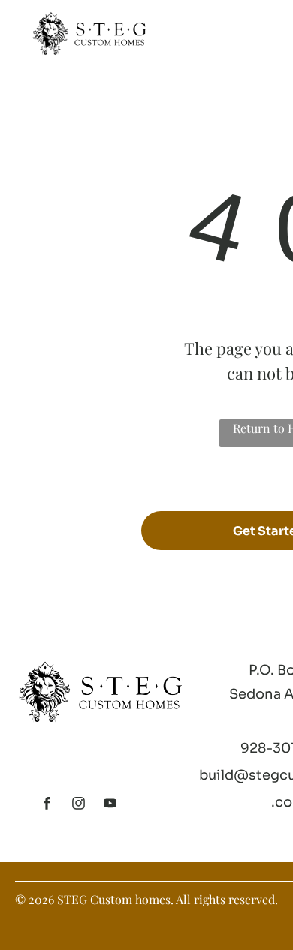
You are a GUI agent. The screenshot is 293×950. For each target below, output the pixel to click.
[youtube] (110, 805)
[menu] (270, 23)
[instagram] (79, 805)
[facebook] (47, 805)
